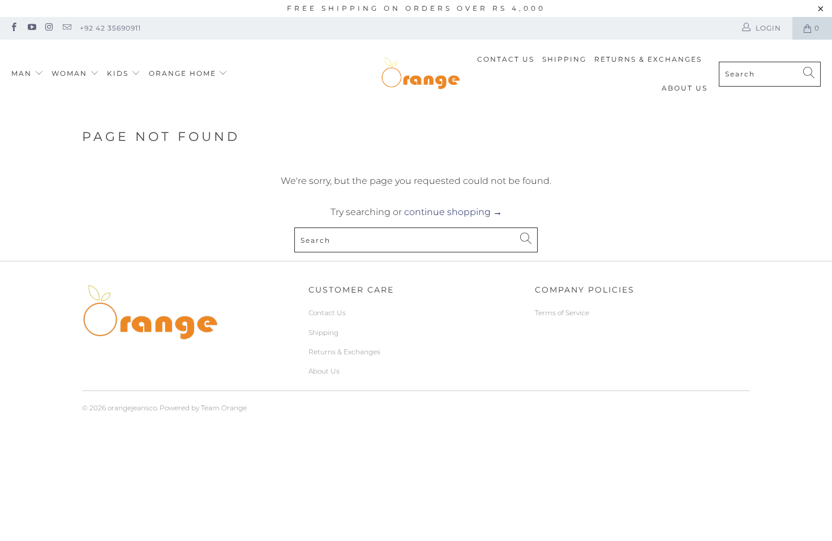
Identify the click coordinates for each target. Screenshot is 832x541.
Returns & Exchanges (648, 59)
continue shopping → (453, 212)
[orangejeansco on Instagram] (49, 28)
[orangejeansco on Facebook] (13, 28)
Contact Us (505, 59)
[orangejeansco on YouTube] (31, 28)
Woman (71, 73)
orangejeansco (132, 407)
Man (21, 73)
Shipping (564, 59)
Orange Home (182, 73)
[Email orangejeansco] (66, 28)
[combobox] (770, 74)
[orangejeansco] (420, 74)
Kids (119, 73)
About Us (684, 88)
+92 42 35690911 (110, 28)
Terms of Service (562, 312)
